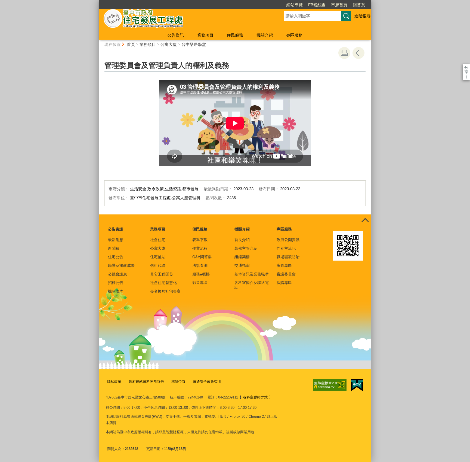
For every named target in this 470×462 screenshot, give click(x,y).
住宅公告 (115, 257)
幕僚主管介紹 (245, 248)
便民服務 (235, 35)
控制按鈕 (365, 220)
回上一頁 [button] (358, 53)
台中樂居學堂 (193, 44)
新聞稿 (113, 248)
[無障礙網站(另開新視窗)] (330, 385)
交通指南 (242, 265)
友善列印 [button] (344, 53)
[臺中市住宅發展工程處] (185, 20)
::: (96, 2)
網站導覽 (294, 4)
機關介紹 (264, 35)
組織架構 (242, 257)
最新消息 (115, 240)
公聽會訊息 (117, 274)
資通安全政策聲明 (207, 381)
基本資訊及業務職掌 (251, 274)
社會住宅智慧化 (163, 282)
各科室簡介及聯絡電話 (251, 285)
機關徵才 (115, 291)
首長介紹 (242, 240)
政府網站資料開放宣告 (146, 381)
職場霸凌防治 (288, 257)
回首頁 (359, 4)
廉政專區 (284, 265)
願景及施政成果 (121, 265)
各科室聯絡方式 (255, 397)
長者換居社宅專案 (165, 291)
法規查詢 (200, 265)
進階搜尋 (362, 16)
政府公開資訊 (288, 240)
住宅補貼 (157, 257)
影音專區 (200, 282)
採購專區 (284, 282)
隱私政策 (114, 381)
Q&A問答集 (202, 257)
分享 (466, 67)
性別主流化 (286, 248)
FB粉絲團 (317, 4)
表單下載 (200, 240)
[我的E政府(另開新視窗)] (357, 385)
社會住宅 (157, 240)
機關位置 (178, 381)
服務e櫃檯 (201, 274)
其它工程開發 (161, 274)
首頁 (131, 44)
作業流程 (200, 248)
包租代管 (157, 265)
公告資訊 (176, 35)
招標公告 (115, 282)
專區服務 (294, 35)
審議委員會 (286, 274)
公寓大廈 (168, 44)
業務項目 (205, 35)
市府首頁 (339, 4)
